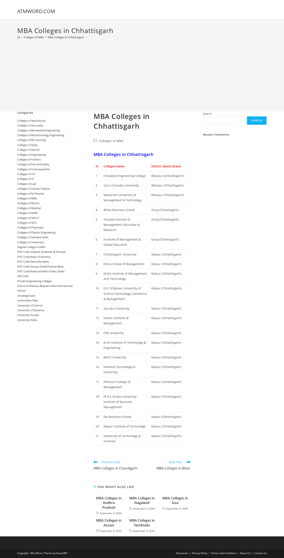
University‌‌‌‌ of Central (29, 305)
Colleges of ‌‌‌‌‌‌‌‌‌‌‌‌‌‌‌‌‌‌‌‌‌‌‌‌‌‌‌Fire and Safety (33, 164)
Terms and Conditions (223, 553)
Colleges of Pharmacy (30, 227)
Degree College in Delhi (31, 247)
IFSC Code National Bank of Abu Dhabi (40, 271)
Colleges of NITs (27, 223)
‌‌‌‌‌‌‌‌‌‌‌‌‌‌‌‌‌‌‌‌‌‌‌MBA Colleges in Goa (175, 500)
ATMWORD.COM (36, 11)
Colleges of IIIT (26, 174)
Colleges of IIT (25, 179)
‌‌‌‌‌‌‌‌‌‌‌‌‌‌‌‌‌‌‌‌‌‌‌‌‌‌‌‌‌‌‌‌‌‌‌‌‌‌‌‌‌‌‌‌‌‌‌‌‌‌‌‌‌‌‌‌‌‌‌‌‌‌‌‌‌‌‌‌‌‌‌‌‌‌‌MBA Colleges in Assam (108, 522)
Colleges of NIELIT (28, 218)
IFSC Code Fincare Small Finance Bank (40, 266)
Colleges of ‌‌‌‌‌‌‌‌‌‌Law (26, 184)
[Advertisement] (142, 73)
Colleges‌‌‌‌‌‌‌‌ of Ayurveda (30, 125)
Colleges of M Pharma (30, 193)
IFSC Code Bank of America (33, 257)
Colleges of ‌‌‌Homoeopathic (33, 169)
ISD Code (22, 276)
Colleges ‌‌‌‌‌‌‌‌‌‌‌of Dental (28, 150)
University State (27, 320)
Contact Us (260, 553)
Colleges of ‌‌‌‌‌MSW (27, 213)
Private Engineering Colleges (34, 281)
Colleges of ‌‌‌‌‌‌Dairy (27, 145)
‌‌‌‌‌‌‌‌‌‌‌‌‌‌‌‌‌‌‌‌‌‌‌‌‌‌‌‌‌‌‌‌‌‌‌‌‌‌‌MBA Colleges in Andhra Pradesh (108, 503)
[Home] (18, 37)
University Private (28, 315)
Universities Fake (27, 300)
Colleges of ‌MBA (111, 141)
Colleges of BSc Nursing (31, 140)
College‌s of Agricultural (31, 120)
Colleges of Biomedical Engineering (38, 130)
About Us (245, 553)
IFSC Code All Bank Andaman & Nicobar (41, 252)
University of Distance (30, 310)
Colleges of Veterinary (30, 242)
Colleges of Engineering (31, 155)
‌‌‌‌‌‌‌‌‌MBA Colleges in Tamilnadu (142, 522)
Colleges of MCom (28, 203)
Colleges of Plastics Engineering (36, 232)
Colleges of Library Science (33, 188)
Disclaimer (182, 553)
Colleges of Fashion (29, 159)
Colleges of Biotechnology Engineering (40, 135)
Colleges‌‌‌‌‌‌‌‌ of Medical (29, 208)
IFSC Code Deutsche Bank (33, 261)
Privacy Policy (199, 553)
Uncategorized (26, 296)
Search (207, 114)
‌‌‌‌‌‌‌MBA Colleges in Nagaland (142, 500)
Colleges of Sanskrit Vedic (32, 237)
